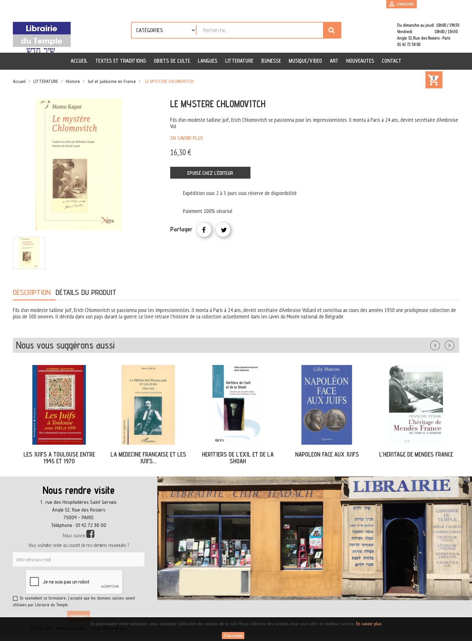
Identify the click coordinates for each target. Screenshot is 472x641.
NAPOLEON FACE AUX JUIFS (327, 454)
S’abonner (78, 616)
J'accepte (233, 635)
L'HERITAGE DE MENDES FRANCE (416, 454)
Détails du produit (86, 292)
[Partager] (204, 230)
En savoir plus (186, 138)
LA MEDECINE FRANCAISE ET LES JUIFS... (148, 458)
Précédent (441, 344)
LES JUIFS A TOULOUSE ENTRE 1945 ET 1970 (59, 458)
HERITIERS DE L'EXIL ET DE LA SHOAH (238, 458)
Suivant (453, 344)
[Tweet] (223, 230)
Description (32, 292)
